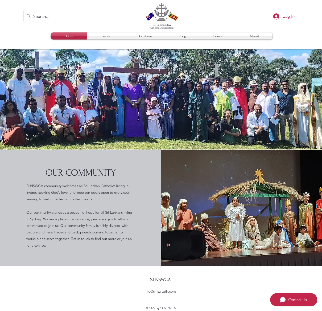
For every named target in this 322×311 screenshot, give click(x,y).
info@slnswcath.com (160, 291)
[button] (218, 35)
